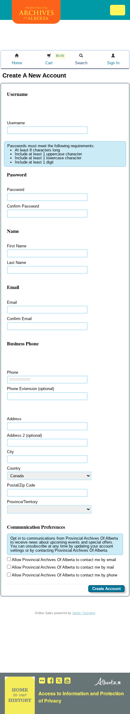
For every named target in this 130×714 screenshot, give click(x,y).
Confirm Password (23, 206)
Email (12, 302)
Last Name (16, 262)
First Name (16, 246)
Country (14, 468)
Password (15, 189)
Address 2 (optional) (24, 435)
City (10, 451)
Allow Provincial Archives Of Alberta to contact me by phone (64, 575)
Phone (12, 372)
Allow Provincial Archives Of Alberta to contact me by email (63, 559)
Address (14, 419)
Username (16, 123)
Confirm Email (19, 318)
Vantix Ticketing (83, 613)
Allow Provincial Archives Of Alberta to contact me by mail (62, 567)
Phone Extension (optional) (30, 388)
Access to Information (63, 693)
